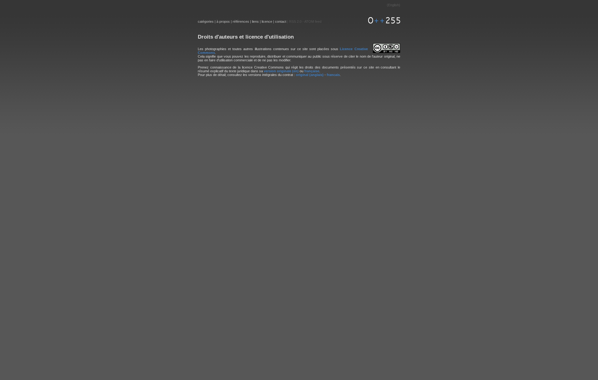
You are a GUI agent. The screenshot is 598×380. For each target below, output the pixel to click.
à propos (223, 21)
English (393, 5)
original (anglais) (310, 75)
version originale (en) (281, 71)
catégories (206, 21)
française (311, 71)
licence (267, 21)
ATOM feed (312, 21)
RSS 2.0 (295, 21)
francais (333, 75)
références (241, 21)
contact (280, 21)
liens (255, 21)
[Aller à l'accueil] (383, 21)
